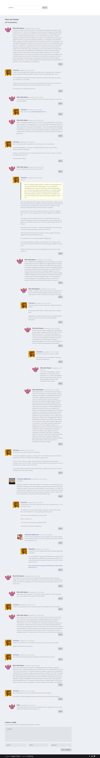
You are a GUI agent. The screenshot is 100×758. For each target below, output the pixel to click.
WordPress (30, 756)
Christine (16, 70)
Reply (60, 64)
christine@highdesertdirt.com (38, 111)
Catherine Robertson (24, 479)
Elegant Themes (16, 756)
